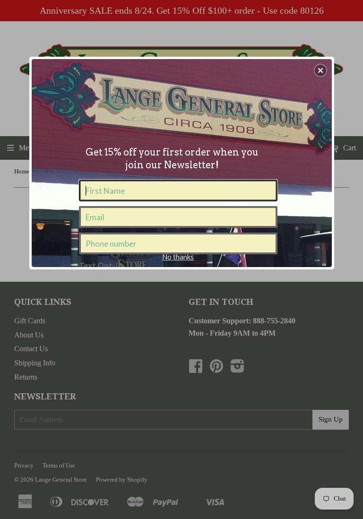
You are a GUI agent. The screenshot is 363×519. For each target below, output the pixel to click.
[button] (320, 70)
